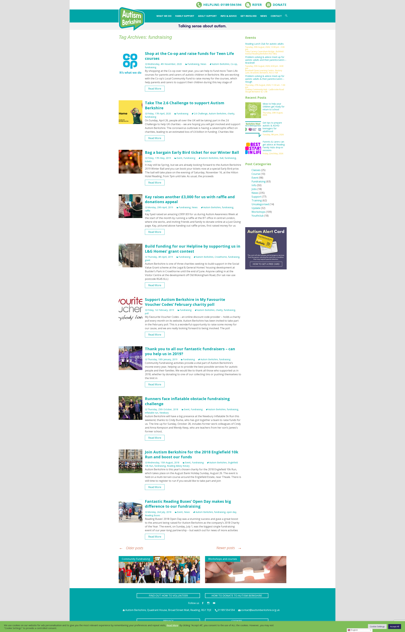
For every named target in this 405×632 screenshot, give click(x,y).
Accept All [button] (394, 626)
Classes (256, 170)
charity (230, 113)
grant (147, 260)
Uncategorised (260, 204)
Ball (221, 157)
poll (147, 313)
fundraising (150, 67)
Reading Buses (152, 515)
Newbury (164, 412)
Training (257, 200)
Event (179, 157)
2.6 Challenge (201, 113)
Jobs (254, 189)
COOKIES (236, 621)
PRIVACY (168, 621)
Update (256, 208)
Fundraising (193, 63)
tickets (148, 161)
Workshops (258, 212)
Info (254, 185)
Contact (276, 15)
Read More (154, 88)
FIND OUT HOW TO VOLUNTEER (168, 595)
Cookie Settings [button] (377, 626)
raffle (147, 210)
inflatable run (151, 412)
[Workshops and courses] (245, 569)
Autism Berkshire (220, 63)
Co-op (234, 63)
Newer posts (229, 547)
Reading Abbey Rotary (178, 465)
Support (256, 196)
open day (231, 512)
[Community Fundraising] (159, 569)
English (354, 630)
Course (256, 174)
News (263, 15)
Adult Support (207, 15)
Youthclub (258, 215)
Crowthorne (221, 256)
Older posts (131, 547)
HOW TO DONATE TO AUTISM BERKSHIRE (237, 595)
